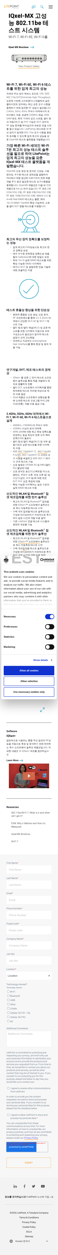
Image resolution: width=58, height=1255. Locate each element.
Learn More (12, 760)
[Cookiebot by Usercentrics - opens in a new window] (41, 560)
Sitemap (29, 1236)
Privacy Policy (31, 1138)
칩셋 (25, 548)
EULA (29, 1231)
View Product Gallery (28, 66)
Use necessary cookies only (29, 691)
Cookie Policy (29, 1227)
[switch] (49, 626)
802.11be (22, 451)
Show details (40, 660)
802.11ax (42, 451)
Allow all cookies (29, 670)
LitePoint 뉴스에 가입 (27, 1197)
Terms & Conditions (29, 1217)
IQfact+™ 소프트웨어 (29, 541)
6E (19, 455)
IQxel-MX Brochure (19, 47)
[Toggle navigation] (50, 6)
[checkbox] (29, 1006)
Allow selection (29, 681)
